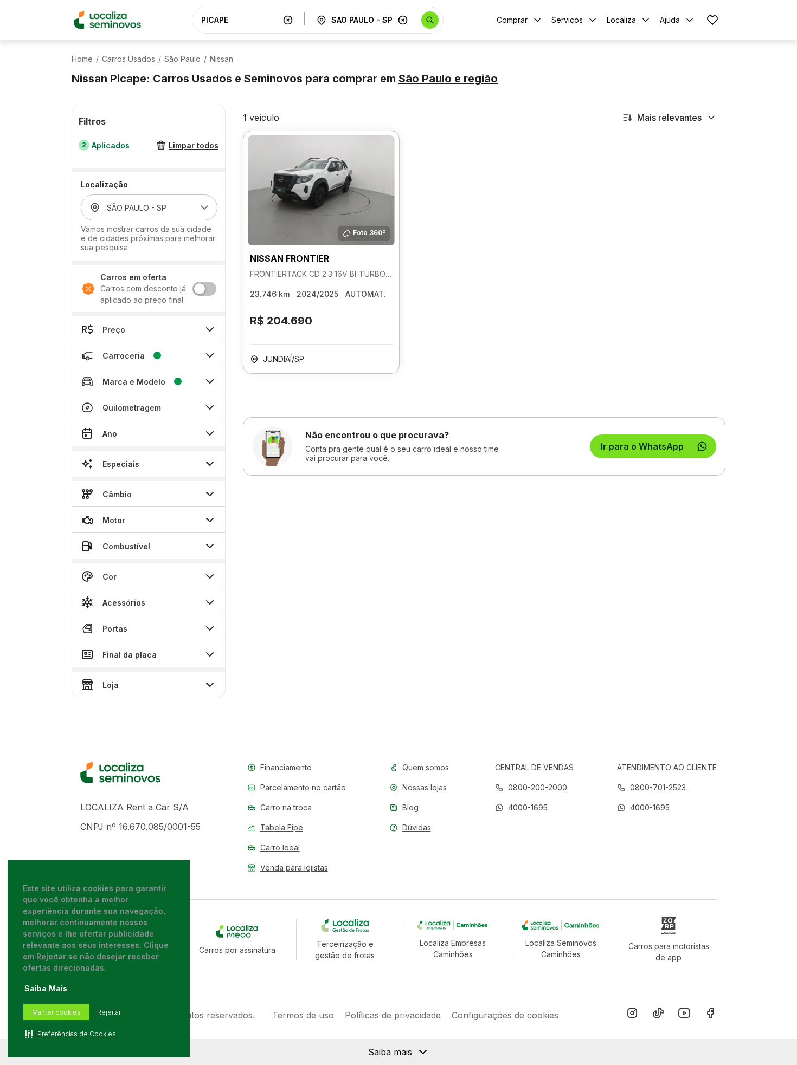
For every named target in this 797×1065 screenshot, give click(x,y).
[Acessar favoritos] (712, 19)
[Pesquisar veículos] (430, 20)
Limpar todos (193, 145)
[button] (521, 807)
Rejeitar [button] (109, 1012)
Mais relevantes (669, 117)
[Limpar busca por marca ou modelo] (287, 20)
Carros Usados (128, 59)
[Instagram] (632, 1015)
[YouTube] (684, 1015)
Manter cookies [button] (56, 1012)
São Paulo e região (448, 78)
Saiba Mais (45, 988)
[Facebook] (710, 1015)
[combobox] (239, 19)
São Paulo (182, 59)
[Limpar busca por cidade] (402, 20)
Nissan (221, 59)
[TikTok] (658, 1015)
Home (82, 59)
